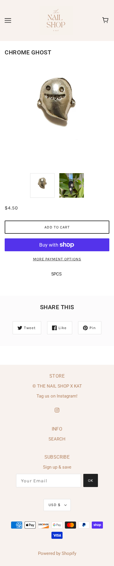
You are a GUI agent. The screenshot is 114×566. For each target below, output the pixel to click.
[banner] (56, 20)
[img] (57, 410)
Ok (90, 480)
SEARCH (57, 439)
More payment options (57, 259)
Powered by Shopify (57, 553)
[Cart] (106, 20)
